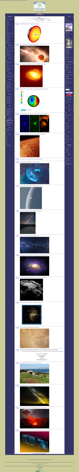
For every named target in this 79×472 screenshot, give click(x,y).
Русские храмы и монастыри (8, 69)
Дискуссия (25, 0)
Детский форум (8, 103)
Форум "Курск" (8, 100)
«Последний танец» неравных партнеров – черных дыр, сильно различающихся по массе (34, 88)
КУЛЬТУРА (9, 58)
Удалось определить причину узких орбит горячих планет (29, 44)
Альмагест (67, 35)
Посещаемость (67, 136)
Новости (14, 0)
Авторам (38, 463)
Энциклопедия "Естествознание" (68, 53)
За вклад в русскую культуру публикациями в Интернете (9, 120)
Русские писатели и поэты (69, 139)
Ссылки (41, 463)
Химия (66, 86)
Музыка (7, 64)
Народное (67, 116)
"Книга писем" (8, 51)
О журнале (67, 125)
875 (38, 453)
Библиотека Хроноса (68, 101)
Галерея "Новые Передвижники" (39, 464)
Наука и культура (68, 36)
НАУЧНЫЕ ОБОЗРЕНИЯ (69, 61)
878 (42, 453)
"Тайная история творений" (9, 50)
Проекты (67, 135)
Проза (7, 29)
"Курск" (7, 25)
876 (40, 453)
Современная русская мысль (9, 75)
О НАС (69, 120)
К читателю (7, 21)
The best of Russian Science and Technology (69, 164)
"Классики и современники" (9, 47)
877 (41, 453)
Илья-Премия (8, 125)
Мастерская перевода (9, 115)
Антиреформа (67, 76)
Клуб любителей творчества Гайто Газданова (9, 112)
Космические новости (68, 160)
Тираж (66, 129)
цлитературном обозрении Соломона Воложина (30, 351)
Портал (1, 0)
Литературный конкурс (9, 122)
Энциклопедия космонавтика (67, 51)
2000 (6, 141)
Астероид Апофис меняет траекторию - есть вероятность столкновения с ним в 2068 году (34, 113)
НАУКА (69, 16)
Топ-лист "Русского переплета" (68, 149)
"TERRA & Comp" (68, 66)
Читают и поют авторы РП (69, 107)
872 (35, 453)
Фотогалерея (7, 63)
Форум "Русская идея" (9, 99)
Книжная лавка (8, 41)
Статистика (44, 463)
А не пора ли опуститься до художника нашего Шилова (54, 351)
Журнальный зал (68, 54)
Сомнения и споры (8, 36)
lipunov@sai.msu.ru (49, 459)
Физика (66, 85)
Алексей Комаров (40, 467)
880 (45, 453)
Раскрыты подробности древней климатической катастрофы (29, 327)
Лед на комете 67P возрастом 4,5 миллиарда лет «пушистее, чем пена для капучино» (33, 277)
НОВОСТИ (69, 154)
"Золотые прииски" (8, 54)
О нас (8, 0)
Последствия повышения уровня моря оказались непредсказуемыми (30, 362)
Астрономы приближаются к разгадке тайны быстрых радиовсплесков (31, 210)
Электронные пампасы (9, 129)
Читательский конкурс (9, 123)
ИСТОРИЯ (9, 79)
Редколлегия (67, 122)
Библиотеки (67, 142)
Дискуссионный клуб (9, 96)
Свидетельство (38, 18)
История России (8, 81)
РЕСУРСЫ (69, 131)
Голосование (18, 0)
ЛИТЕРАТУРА (10, 16)
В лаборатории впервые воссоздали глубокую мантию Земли (29, 23)
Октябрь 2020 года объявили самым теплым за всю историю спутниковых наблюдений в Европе (35, 430)
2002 (6, 138)
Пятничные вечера (8, 108)
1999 (6, 142)
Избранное (67, 140)
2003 (6, 137)
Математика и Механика (69, 82)
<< (32, 453)
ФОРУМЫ (9, 94)
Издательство (8, 40)
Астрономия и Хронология (9, 87)
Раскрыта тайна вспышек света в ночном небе (27, 385)
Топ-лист (21, 0)
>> (46, 453)
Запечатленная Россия (9, 90)
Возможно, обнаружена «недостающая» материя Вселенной (29, 235)
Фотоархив (69, 144)
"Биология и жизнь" (68, 69)
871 (34, 453)
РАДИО (69, 105)
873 (36, 453)
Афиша (7, 20)
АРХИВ (10, 134)
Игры (66, 113)
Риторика (7, 67)
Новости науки (67, 159)
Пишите (10, 0)
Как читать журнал (68, 126)
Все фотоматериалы (8, 145)
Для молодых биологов (69, 96)
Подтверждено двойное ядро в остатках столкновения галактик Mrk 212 (31, 302)
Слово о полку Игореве (9, 84)
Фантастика (7, 130)
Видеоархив (7, 70)
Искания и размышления (9, 33)
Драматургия (8, 32)
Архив (39, 463)
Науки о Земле (67, 81)
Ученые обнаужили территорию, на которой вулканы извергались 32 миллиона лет (33, 407)
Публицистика (8, 24)
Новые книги (7, 37)
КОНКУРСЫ (10, 118)
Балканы (7, 28)
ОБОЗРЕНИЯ (10, 45)
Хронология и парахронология (8, 86)
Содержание (5, 0)
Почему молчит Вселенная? (69, 21)
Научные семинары (68, 59)
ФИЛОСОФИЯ (10, 73)
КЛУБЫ (10, 105)
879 (43, 453)
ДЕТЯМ (10, 127)
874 (37, 453)
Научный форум (68, 20)
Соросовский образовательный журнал (69, 78)
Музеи (66, 112)
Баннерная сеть (67, 150)
